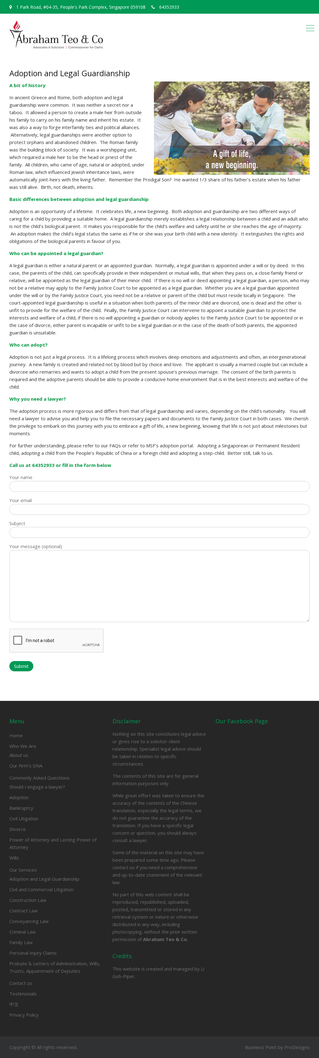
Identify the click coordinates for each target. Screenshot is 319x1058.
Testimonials (23, 993)
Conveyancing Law (29, 921)
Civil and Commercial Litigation (41, 889)
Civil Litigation (23, 818)
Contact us (20, 983)
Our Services (23, 870)
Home (16, 735)
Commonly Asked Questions (39, 778)
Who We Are (22, 746)
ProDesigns (297, 1047)
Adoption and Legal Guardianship (44, 879)
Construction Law (27, 900)
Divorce (17, 829)
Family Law (21, 942)
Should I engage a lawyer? (37, 787)
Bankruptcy (21, 808)
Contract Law (23, 910)
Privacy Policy (24, 1015)
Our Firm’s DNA (25, 765)
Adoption (19, 797)
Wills (14, 858)
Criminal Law (22, 932)
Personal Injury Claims (33, 953)
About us (18, 755)
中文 (14, 1004)
